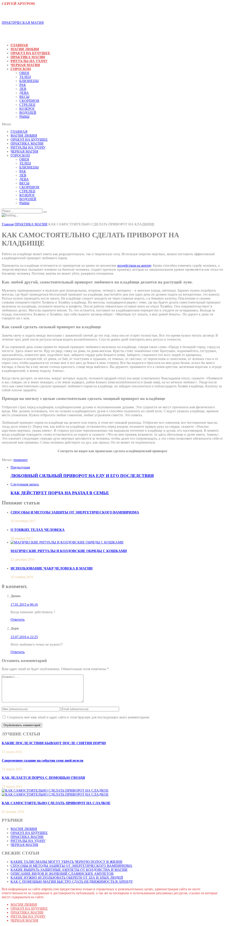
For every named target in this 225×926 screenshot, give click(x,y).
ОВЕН (24, 73)
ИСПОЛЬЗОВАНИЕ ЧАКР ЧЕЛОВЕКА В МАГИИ (52, 568)
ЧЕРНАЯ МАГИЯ (25, 65)
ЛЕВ (22, 89)
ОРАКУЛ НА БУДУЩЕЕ (30, 53)
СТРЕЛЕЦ (27, 105)
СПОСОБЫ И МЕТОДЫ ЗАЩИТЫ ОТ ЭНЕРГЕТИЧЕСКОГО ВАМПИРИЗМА (75, 512)
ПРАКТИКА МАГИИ (28, 57)
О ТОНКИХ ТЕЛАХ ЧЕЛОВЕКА (38, 530)
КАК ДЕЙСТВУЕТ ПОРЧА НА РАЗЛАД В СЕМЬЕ (60, 493)
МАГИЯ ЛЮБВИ (25, 49)
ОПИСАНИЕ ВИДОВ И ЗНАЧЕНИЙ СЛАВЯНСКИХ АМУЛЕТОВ (62, 873)
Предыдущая (20, 467)
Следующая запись (25, 484)
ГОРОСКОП (21, 69)
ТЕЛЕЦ (25, 77)
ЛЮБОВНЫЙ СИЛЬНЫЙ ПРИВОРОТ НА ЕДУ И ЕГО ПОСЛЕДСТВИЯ (82, 475)
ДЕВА (24, 93)
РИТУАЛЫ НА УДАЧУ (29, 61)
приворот (20, 460)
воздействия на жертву (134, 265)
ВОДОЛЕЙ (27, 112)
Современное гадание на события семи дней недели (42, 760)
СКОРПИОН (29, 101)
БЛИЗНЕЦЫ (29, 81)
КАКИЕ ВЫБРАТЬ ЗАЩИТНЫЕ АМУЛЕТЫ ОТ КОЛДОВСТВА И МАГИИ (69, 870)
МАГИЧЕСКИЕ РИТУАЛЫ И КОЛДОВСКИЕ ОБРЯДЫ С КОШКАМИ (69, 551)
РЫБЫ (24, 116)
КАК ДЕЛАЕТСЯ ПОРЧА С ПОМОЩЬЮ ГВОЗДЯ (43, 778)
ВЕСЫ (24, 97)
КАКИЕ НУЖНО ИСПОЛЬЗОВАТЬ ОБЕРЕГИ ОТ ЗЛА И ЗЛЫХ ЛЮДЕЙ (67, 877)
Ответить (18, 619)
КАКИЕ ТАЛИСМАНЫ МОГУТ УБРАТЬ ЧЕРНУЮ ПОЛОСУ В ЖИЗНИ (66, 862)
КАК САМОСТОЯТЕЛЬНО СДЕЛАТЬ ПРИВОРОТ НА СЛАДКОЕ (56, 803)
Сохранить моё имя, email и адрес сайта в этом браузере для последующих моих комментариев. (78, 717)
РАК (22, 85)
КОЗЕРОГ (27, 109)
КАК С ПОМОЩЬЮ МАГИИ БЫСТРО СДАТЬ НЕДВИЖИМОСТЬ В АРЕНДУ (72, 881)
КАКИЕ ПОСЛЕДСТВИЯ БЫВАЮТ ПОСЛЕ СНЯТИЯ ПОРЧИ (54, 743)
